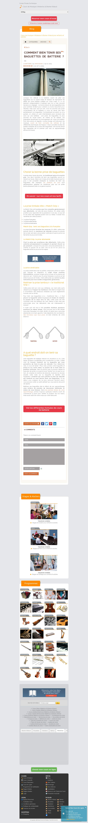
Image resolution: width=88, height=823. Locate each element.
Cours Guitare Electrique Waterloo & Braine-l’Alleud (44, 712)
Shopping (26, 814)
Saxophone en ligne (30, 717)
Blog (49, 778)
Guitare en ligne (53, 722)
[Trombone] (50, 664)
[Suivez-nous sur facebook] (46, 815)
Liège (49, 810)
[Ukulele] (25, 677)
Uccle (61, 804)
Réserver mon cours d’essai (44, 18)
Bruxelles (50, 801)
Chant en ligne (56, 718)
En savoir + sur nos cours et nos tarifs (44, 196)
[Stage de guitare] (44, 519)
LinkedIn (54, 423)
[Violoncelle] (50, 677)
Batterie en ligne (45, 718)
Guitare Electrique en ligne (38, 724)
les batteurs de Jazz (51, 182)
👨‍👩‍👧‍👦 (22, 780)
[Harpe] (62, 638)
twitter (46, 423)
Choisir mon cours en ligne (44, 769)
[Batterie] (37, 599)
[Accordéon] (25, 599)
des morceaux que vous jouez (34, 315)
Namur (61, 799)
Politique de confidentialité (30, 806)
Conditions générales (29, 804)
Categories (33, 42)
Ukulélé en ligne (54, 724)
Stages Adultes (27, 791)
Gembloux (51, 806)
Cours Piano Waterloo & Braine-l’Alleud (44, 708)
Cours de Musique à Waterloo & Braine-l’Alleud (40, 7)
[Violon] (37, 677)
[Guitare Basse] (25, 638)
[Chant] (50, 599)
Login (24, 793)
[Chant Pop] (62, 599)
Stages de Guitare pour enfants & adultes (44, 523)
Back (28, 47)
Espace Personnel (28, 799)
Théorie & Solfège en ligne (38, 720)
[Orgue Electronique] (50, 651)
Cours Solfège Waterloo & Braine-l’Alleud (37, 715)
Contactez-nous (27, 801)
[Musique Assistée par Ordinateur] (37, 651)
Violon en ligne (54, 720)
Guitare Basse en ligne (36, 725)
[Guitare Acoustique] (62, 625)
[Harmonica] (50, 638)
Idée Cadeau (51, 782)
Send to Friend (31, 423)
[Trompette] (62, 664)
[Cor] (62, 612)
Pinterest (50, 423)
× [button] (85, 807)
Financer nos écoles (29, 808)
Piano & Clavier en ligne (38, 722)
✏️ (22, 778)
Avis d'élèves (52, 787)
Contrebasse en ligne (58, 715)
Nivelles (61, 801)
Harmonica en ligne (45, 717)
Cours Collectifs (27, 780)
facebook (42, 423)
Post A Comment (31, 473)
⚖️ (22, 804)
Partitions (50, 780)
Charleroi (50, 804)
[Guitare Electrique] (37, 638)
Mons (49, 813)
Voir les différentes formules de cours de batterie (44, 409)
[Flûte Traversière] (50, 625)
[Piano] (62, 651)
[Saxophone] (25, 664)
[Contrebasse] (50, 612)
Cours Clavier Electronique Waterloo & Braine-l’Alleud (44, 713)
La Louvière (51, 808)
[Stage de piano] (44, 544)
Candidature (51, 789)
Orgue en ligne (32, 718)
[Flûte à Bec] (37, 625)
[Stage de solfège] (43, 570)
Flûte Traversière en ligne (52, 725)
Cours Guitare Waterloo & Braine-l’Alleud (44, 710)
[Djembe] (25, 625)
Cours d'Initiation (28, 778)
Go (58, 703)
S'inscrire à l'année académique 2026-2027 (44, 23)
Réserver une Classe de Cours (56, 791)
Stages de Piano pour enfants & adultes (44, 548)
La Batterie (27, 63)
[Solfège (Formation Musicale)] (37, 664)
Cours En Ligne (27, 784)
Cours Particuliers (28, 782)
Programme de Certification (31, 787)
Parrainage (51, 784)
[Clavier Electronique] (37, 612)
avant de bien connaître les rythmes (45, 123)
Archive (43, 42)
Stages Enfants (27, 789)
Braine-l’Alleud (52, 799)
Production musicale (53, 793)
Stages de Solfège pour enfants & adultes (45, 574)
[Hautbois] (25, 651)
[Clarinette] (25, 612)
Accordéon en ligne (59, 717)
